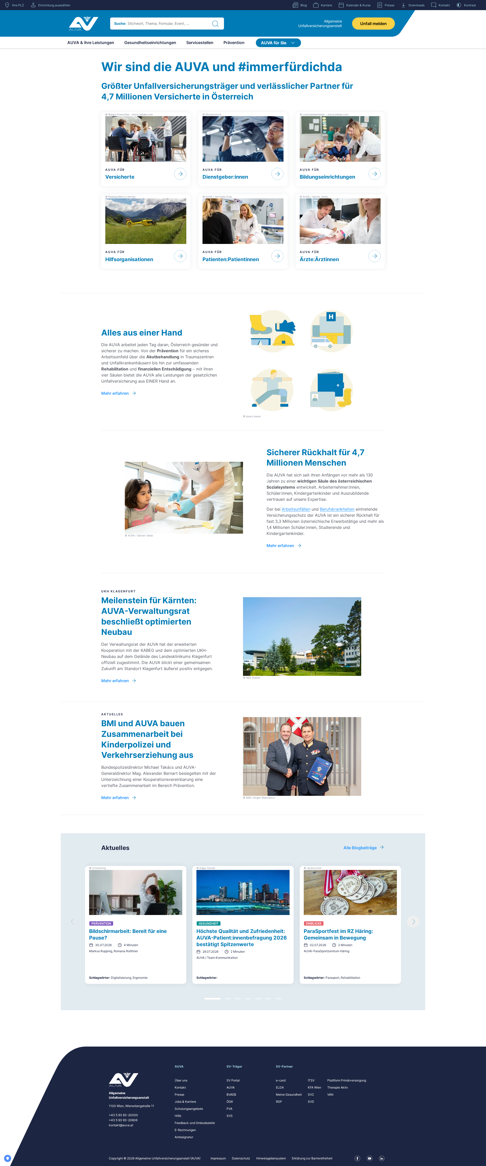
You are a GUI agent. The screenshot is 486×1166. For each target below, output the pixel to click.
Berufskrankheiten (337, 509)
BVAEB (231, 1094)
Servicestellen (199, 42)
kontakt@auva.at (121, 1125)
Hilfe (178, 1116)
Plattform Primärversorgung (346, 1080)
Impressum (218, 1158)
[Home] (83, 23)
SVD (311, 1101)
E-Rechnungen (185, 1130)
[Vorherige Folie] (73, 921)
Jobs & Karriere (185, 1101)
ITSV (311, 1080)
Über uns (181, 1080)
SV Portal (233, 1080)
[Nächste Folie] (413, 921)
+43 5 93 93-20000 (123, 1115)
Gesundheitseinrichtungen (150, 42)
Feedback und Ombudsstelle (195, 1123)
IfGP (279, 1101)
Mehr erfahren (115, 393)
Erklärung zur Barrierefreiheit (312, 1158)
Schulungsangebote (189, 1109)
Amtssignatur (184, 1137)
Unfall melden (373, 23)
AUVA (231, 1087)
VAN (330, 1094)
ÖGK (230, 1101)
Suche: (120, 23)
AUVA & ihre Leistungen (90, 42)
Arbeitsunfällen (296, 509)
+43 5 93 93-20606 (123, 1120)
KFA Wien (314, 1087)
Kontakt (180, 1087)
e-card (281, 1080)
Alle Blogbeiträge (360, 847)
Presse (179, 1094)
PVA (229, 1109)
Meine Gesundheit (289, 1094)
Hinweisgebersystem (271, 1158)
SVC (311, 1094)
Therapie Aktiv (337, 1087)
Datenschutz (241, 1158)
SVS (230, 1116)
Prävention (234, 42)
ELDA (280, 1087)
